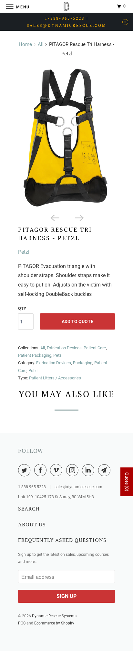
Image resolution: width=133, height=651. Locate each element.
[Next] (79, 217)
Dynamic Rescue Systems (54, 616)
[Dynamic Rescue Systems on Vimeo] (57, 470)
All (41, 44)
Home (25, 44)
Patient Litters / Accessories (55, 378)
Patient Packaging (34, 355)
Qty (22, 308)
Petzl (23, 252)
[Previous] (54, 217)
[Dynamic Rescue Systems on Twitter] (25, 470)
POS (22, 623)
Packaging (82, 362)
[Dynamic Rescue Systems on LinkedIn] (89, 470)
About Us (32, 524)
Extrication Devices (64, 347)
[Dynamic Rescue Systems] (66, 6)
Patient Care (95, 347)
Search (29, 508)
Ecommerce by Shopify (54, 623)
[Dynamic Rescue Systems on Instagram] (73, 470)
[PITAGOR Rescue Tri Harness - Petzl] (66, 136)
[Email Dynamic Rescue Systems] (105, 470)
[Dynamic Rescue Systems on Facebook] (41, 470)
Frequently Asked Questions (62, 540)
